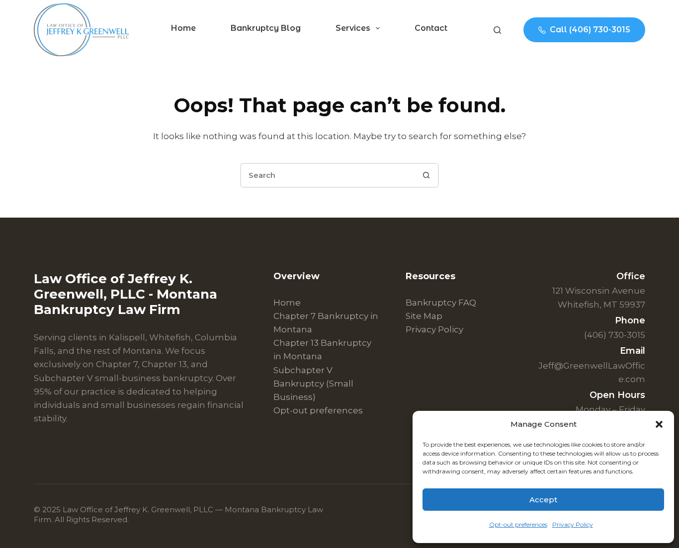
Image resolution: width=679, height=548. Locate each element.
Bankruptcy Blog (266, 28)
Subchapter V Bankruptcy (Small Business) (313, 383)
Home (183, 28)
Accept (543, 499)
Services (353, 28)
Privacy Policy (572, 524)
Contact (431, 28)
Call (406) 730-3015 (590, 29)
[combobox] (328, 175)
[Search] (497, 30)
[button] (659, 424)
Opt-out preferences (518, 524)
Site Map (424, 316)
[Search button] (426, 175)
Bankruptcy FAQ (441, 303)
